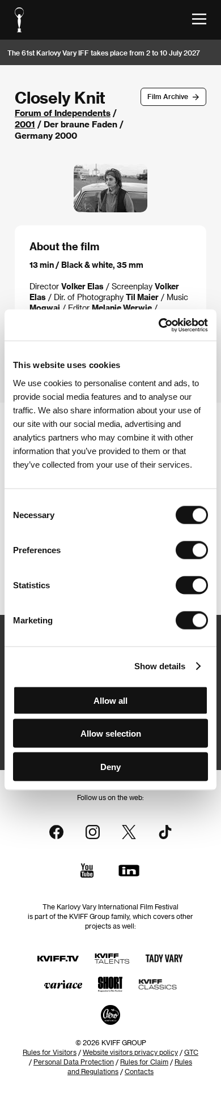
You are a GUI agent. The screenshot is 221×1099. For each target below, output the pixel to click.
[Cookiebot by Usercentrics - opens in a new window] (159, 325)
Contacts (139, 1071)
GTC (191, 1052)
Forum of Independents (62, 113)
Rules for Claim (144, 1062)
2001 (25, 124)
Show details (159, 666)
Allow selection (110, 733)
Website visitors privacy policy (130, 1052)
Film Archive (167, 96)
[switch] (192, 550)
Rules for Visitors (49, 1052)
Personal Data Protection (73, 1062)
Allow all (111, 700)
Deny (110, 766)
